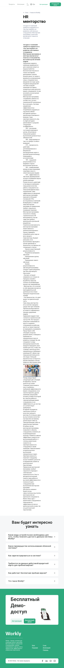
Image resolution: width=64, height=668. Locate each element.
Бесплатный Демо (29, 621)
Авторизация (17, 621)
